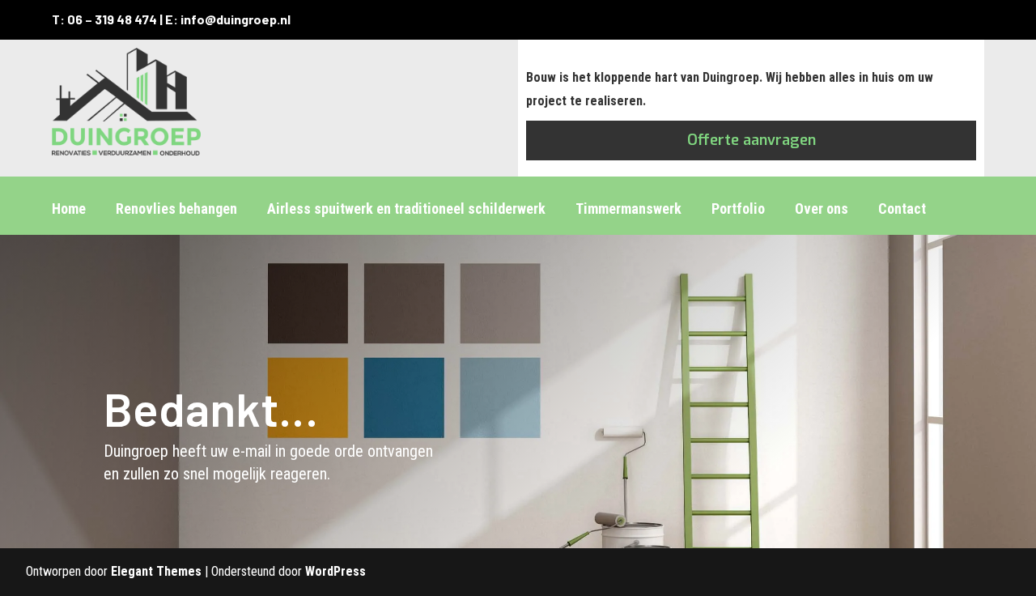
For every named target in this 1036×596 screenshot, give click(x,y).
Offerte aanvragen (751, 140)
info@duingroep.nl (235, 19)
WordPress (335, 571)
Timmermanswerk (628, 209)
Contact (902, 209)
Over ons (821, 209)
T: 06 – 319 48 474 (104, 19)
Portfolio (738, 209)
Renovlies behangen (176, 209)
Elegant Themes (156, 571)
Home (69, 209)
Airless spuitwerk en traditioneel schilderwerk (406, 209)
